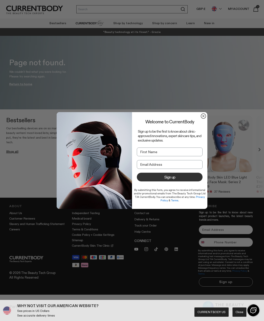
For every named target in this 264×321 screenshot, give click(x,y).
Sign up (169, 177)
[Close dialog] (203, 116)
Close (239, 312)
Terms (174, 200)
